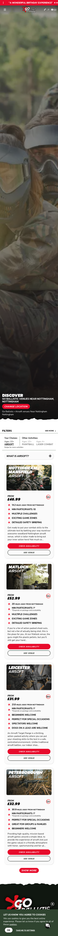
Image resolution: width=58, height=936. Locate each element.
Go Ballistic (7, 411)
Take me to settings (25, 930)
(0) (55, 9)
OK (8, 930)
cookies (13, 924)
